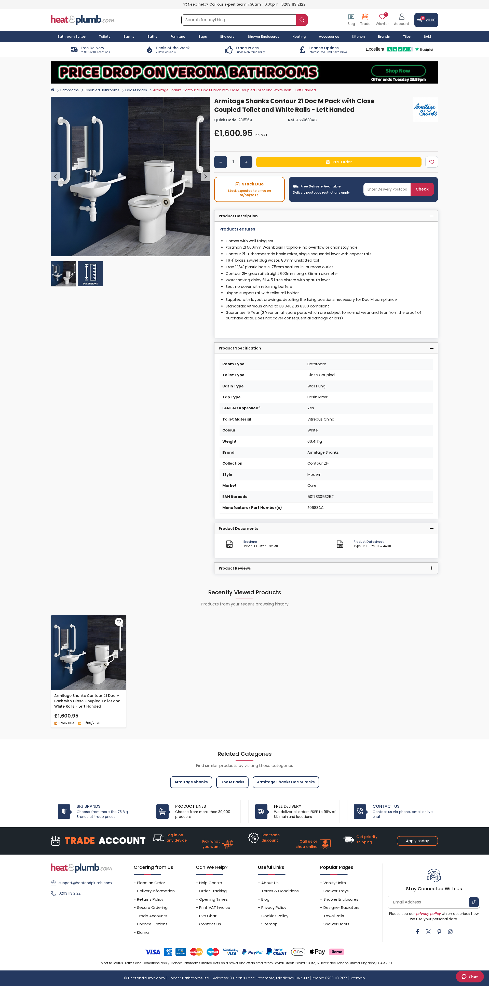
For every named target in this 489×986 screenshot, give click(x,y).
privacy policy (428, 913)
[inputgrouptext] (302, 20)
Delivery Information (156, 891)
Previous (55, 176)
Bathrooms (69, 90)
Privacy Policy (273, 907)
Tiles (407, 36)
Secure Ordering (152, 907)
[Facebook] (417, 932)
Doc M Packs (136, 90)
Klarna (143, 932)
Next (205, 176)
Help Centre (210, 882)
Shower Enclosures (340, 899)
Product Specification (240, 348)
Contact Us (210, 924)
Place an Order (151, 882)
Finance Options (152, 924)
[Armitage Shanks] (425, 109)
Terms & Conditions (280, 891)
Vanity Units (334, 882)
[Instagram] (450, 932)
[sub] (220, 162)
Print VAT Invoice (214, 907)
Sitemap (269, 924)
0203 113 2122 (293, 4)
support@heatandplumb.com (85, 882)
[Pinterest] (439, 932)
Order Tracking (213, 891)
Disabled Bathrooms (102, 90)
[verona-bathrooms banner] (244, 72)
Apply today (417, 840)
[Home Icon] (52, 89)
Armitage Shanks (191, 782)
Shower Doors (336, 924)
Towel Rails (333, 916)
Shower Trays (336, 891)
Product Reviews (235, 568)
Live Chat (208, 916)
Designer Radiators (341, 907)
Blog (265, 899)
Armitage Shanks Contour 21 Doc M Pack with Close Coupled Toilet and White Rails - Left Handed (87, 701)
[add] (246, 162)
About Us (270, 882)
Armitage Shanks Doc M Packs (286, 782)
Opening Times (213, 899)
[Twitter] (428, 932)
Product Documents (238, 528)
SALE (427, 36)
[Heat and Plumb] (83, 20)
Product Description (238, 216)
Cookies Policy (274, 916)
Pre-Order (342, 162)
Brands (384, 36)
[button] (401, 19)
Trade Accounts (152, 916)
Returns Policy (150, 899)
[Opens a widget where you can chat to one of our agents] (470, 977)
